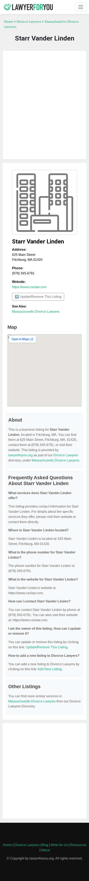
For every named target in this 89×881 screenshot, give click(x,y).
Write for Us (59, 845)
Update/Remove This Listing (46, 647)
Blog (44, 845)
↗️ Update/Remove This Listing (38, 296)
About (45, 850)
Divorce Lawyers (29, 21)
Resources (78, 845)
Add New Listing (49, 669)
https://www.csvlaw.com (29, 287)
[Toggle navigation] (81, 7)
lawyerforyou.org (20, 455)
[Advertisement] (44, 105)
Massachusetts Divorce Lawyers (35, 311)
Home (8, 21)
